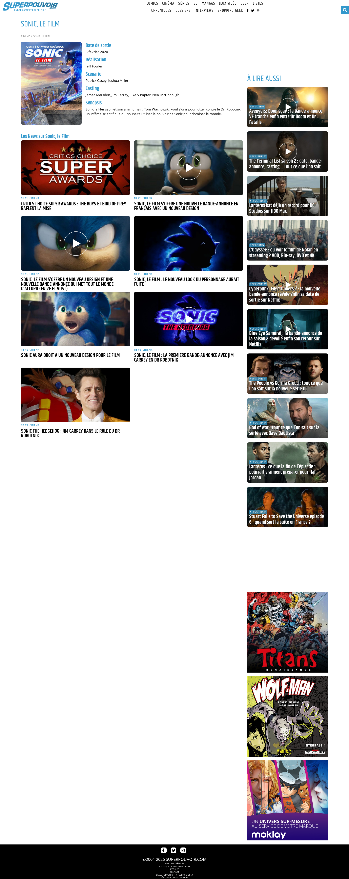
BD (195, 3)
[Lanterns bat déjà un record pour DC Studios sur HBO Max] (287, 196)
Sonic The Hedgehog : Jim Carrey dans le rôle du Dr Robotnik (70, 433)
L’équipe (174, 869)
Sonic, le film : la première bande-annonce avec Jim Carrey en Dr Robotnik (184, 358)
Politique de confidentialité (174, 866)
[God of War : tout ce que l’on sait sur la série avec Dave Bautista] (287, 418)
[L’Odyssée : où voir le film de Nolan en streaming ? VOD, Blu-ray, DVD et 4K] (287, 240)
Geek (245, 3)
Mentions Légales (174, 863)
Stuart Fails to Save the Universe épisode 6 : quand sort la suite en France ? (286, 519)
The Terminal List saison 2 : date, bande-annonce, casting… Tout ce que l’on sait (285, 164)
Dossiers (183, 10)
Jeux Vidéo (228, 3)
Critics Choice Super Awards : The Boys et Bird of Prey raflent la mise (73, 206)
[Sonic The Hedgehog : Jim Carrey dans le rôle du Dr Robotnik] (75, 395)
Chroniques (161, 10)
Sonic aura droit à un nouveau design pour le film (70, 355)
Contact (174, 872)
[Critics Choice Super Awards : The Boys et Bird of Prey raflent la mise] (75, 167)
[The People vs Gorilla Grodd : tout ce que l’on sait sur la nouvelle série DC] (287, 373)
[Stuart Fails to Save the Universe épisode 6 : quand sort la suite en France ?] (287, 507)
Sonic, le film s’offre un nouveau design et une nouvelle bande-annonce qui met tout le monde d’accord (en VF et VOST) (67, 284)
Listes (258, 3)
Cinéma (168, 3)
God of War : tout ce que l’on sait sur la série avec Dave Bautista (284, 430)
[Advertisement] (287, 42)
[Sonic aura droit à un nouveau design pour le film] (75, 319)
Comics (152, 3)
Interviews (204, 10)
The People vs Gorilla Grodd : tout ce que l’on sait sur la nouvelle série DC (286, 386)
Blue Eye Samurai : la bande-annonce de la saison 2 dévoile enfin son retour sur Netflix (285, 339)
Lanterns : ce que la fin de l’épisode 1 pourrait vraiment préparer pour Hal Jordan (282, 472)
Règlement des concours (174, 877)
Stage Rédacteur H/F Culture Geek (174, 874)
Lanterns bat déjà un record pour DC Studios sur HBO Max (281, 208)
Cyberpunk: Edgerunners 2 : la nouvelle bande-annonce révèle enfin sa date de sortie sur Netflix (284, 294)
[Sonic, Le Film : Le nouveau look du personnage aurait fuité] (188, 243)
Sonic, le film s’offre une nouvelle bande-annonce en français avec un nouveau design (186, 206)
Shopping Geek (230, 10)
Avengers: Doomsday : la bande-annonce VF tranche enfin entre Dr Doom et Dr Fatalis (285, 116)
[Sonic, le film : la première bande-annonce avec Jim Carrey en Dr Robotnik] (188, 319)
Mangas (208, 3)
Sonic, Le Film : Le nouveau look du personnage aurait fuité (186, 282)
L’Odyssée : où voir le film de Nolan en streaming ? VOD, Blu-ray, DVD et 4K (283, 253)
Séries (183, 3)
